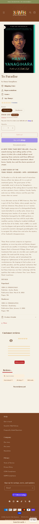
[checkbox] (30, 380)
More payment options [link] (19, 144)
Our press (7, 446)
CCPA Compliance (10, 471)
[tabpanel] (19, 391)
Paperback (7, 110)
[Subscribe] (32, 488)
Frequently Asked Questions (13, 430)
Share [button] (5, 323)
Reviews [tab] (7, 370)
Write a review (19, 362)
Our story (7, 442)
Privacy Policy (8, 467)
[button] (19, 522)
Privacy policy (33, 517)
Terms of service (9, 519)
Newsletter (7, 451)
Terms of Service (9, 463)
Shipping (3, 117)
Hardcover (19, 110)
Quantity (4, 124)
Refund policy (24, 517)
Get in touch (8, 421)
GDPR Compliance (10, 476)
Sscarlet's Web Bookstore (12, 517)
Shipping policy (19, 519)
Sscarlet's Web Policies (11, 426)
